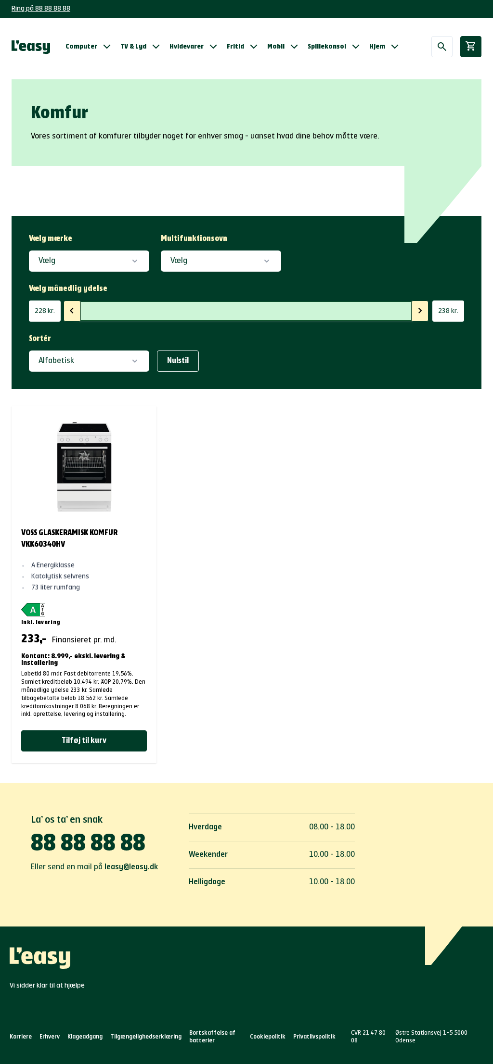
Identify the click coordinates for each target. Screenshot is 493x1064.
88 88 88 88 (88, 844)
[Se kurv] (470, 46)
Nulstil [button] (178, 361)
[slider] (72, 311)
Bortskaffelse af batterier (212, 1037)
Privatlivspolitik (314, 1037)
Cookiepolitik (267, 1037)
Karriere (21, 1037)
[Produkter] (31, 46)
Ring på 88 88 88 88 (41, 8)
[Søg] (442, 46)
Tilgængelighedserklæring (146, 1037)
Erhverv (49, 1037)
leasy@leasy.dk (131, 867)
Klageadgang (85, 1037)
